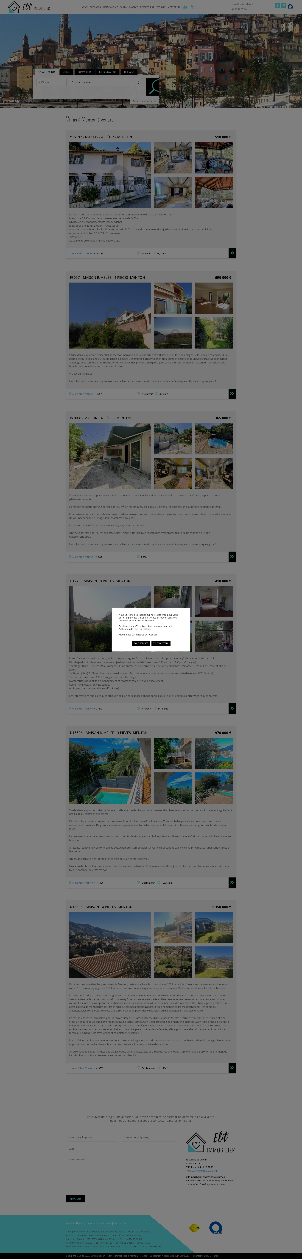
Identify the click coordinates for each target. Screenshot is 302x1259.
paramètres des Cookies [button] (144, 634)
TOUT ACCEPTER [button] (161, 643)
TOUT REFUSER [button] (141, 643)
